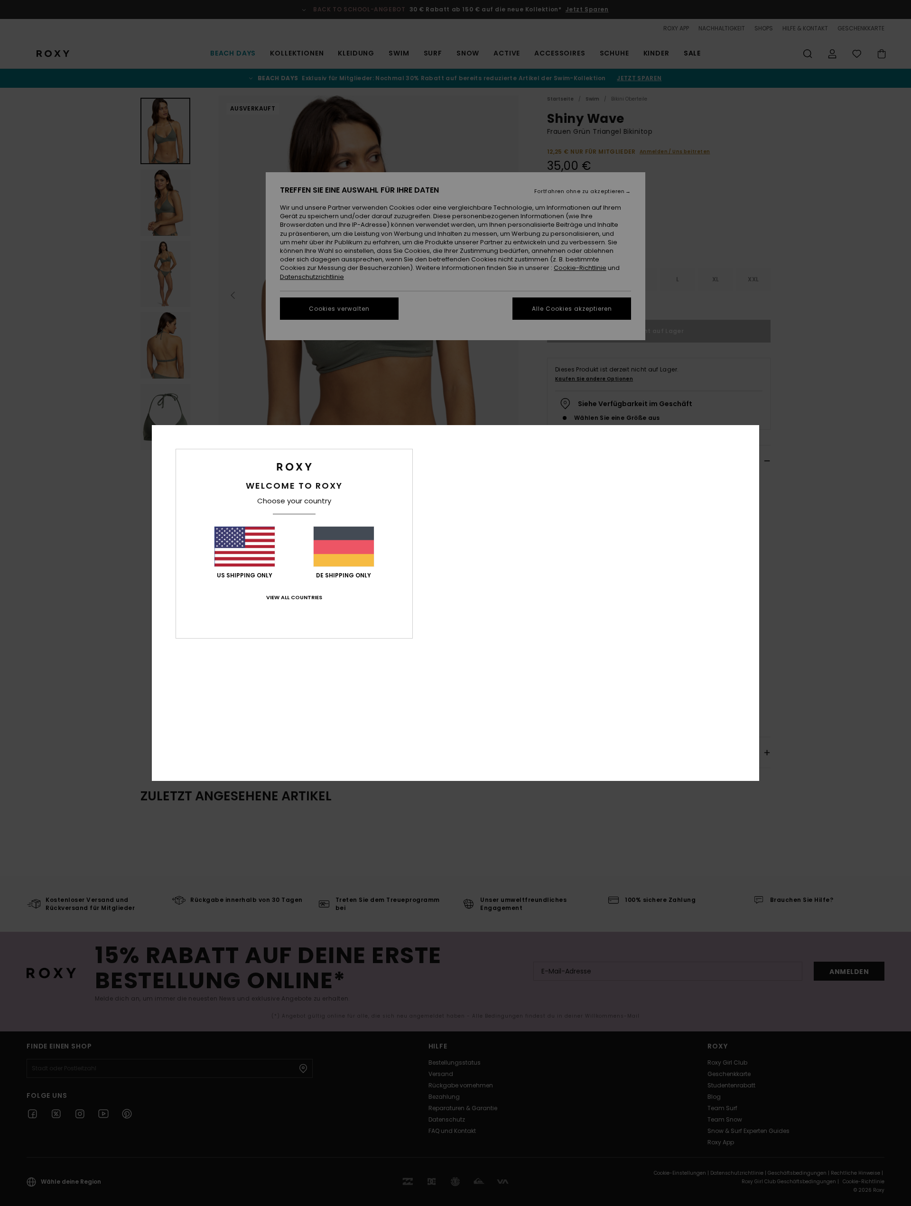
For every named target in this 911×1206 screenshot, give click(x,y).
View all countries (294, 597)
